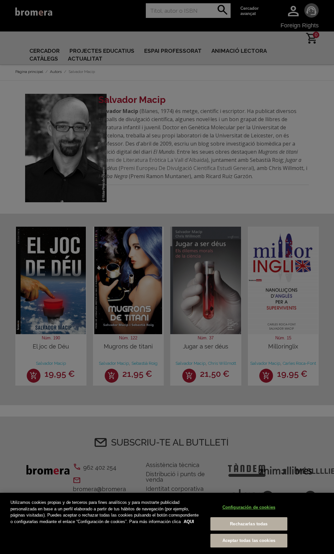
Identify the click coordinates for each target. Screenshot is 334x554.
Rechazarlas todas (248, 523)
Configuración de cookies (248, 507)
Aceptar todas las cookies (248, 540)
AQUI (189, 521)
